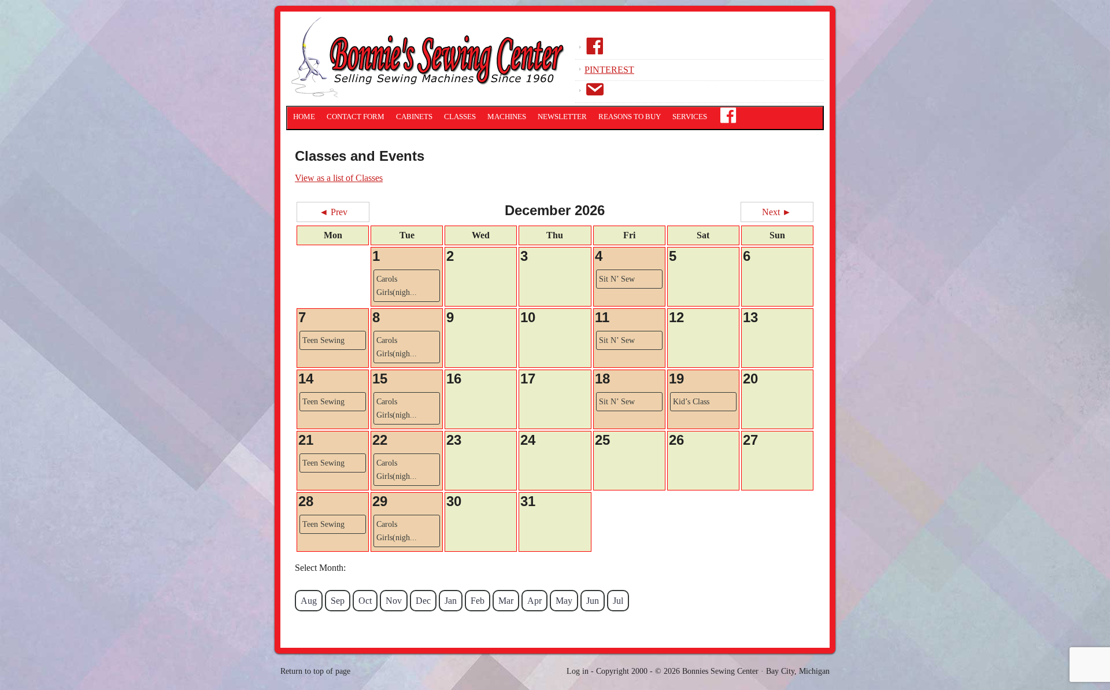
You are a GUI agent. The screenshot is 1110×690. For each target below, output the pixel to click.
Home (304, 116)
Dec (423, 601)
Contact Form (355, 116)
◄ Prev (333, 212)
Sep (338, 601)
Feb (477, 601)
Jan (451, 601)
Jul (618, 601)
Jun (592, 601)
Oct (365, 601)
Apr (534, 601)
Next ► (776, 212)
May (564, 601)
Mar (505, 601)
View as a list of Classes (339, 178)
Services (689, 116)
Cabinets (414, 116)
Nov (394, 601)
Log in (578, 671)
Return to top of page (315, 671)
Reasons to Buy (629, 116)
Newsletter (562, 116)
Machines (506, 116)
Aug (309, 601)
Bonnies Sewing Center (430, 60)
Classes (460, 116)
